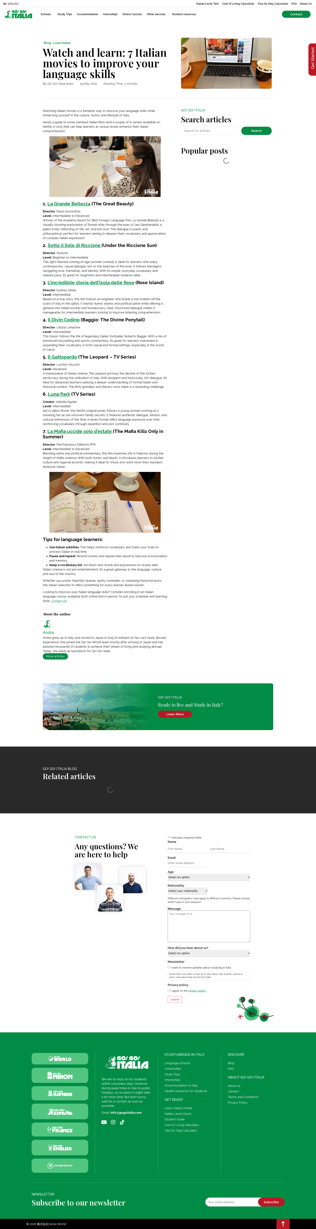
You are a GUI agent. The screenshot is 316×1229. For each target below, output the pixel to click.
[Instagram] (113, 1122)
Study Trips (64, 14)
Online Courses (132, 14)
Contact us (58, 601)
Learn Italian (62, 43)
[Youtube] (104, 1122)
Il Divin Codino (64, 320)
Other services (156, 14)
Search (256, 130)
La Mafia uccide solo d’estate (80, 431)
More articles (55, 656)
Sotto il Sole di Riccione (75, 245)
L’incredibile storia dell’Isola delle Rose (91, 282)
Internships (110, 14)
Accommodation (87, 14)
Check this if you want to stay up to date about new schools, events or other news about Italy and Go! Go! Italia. (206, 976)
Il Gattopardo (62, 357)
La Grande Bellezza (68, 204)
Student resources (184, 14)
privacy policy (197, 990)
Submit (175, 999)
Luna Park (59, 394)
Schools (46, 14)
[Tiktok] (122, 1122)
